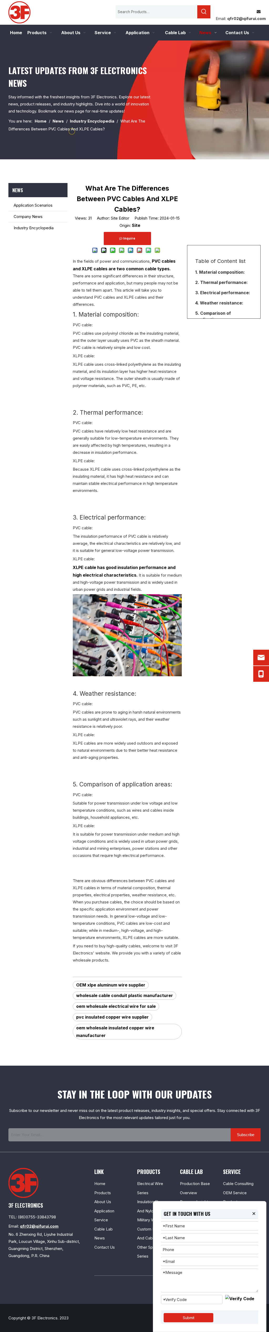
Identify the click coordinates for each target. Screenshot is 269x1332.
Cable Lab (103, 1229)
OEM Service (235, 1192)
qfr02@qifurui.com (246, 18)
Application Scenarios (33, 205)
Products (102, 1192)
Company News (28, 216)
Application (104, 1210)
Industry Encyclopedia (34, 227)
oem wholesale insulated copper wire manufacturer (115, 1031)
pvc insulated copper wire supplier (112, 1017)
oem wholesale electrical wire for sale (116, 1006)
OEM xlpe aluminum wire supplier (110, 985)
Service (101, 1219)
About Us (102, 1201)
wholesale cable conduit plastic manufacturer (124, 995)
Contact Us (104, 1247)
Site (136, 225)
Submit (188, 1317)
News (99, 1238)
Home (99, 1183)
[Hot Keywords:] (203, 11)
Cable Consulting (238, 1183)
